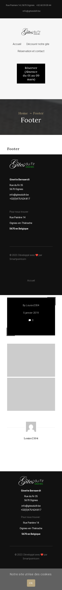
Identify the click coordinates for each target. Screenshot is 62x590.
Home (23, 113)
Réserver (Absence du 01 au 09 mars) (31, 73)
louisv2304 (32, 305)
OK (31, 583)
